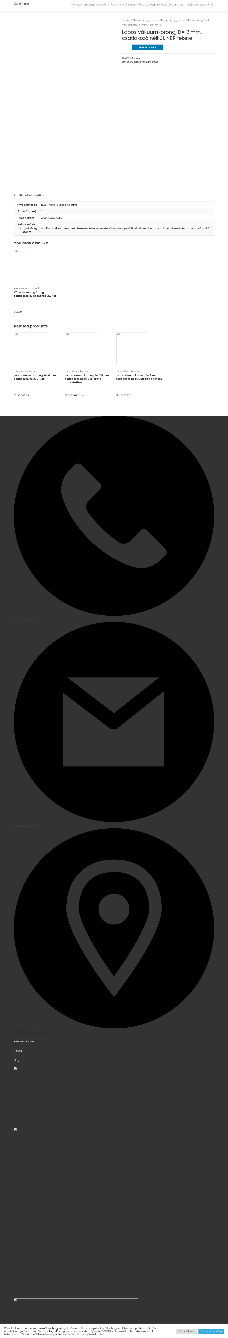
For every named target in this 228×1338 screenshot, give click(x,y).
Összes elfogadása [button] (211, 1331)
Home (125, 20)
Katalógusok (127, 4)
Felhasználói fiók (24, 1041)
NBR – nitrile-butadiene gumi (59, 205)
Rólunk (18, 1050)
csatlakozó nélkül (51, 218)
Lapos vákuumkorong (163, 20)
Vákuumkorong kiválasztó (154, 4)
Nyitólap (76, 4)
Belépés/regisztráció (200, 4)
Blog (16, 1060)
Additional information (29, 195)
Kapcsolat (179, 4)
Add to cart (147, 47)
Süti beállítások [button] (186, 1331)
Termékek (89, 4)
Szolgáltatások (106, 4)
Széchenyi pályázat (28, 8)
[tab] (29, 195)
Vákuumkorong (140, 20)
